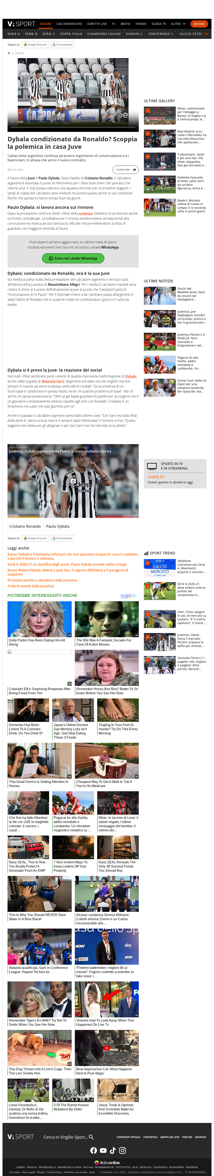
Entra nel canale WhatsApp (76, 258)
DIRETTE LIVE (97, 23)
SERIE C (49, 33)
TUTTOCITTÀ (123, 1167)
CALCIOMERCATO (69, 23)
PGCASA (88, 1167)
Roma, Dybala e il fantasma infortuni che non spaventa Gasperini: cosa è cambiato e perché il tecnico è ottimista (73, 556)
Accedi (199, 24)
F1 (114, 23)
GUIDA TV (159, 23)
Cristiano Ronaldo (25, 526)
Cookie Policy (54, 1172)
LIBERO (20, 1167)
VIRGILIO (32, 1167)
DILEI (135, 1167)
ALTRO (176, 23)
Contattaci (150, 1137)
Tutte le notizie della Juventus (31, 586)
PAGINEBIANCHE (104, 1167)
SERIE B (31, 33)
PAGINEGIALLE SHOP (69, 1167)
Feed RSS (187, 1137)
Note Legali (28, 1172)
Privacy (41, 1172)
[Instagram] (122, 1153)
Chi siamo (14, 1172)
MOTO (125, 23)
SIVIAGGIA (146, 1167)
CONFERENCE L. (162, 33)
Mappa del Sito (170, 1137)
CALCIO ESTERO (192, 33)
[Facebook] (93, 1153)
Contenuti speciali (129, 1137)
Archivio (200, 1137)
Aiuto (92, 1172)
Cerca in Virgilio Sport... (65, 1137)
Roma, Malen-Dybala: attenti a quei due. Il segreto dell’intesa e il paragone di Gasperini (68, 572)
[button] (206, 34)
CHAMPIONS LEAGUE (104, 33)
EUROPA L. (135, 33)
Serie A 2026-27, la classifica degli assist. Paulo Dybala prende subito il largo (67, 564)
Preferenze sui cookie (75, 1172)
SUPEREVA (192, 1167)
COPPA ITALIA (71, 33)
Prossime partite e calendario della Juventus (42, 580)
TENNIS (141, 23)
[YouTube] (103, 1153)
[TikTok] (113, 1153)
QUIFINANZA (160, 1167)
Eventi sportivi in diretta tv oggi (170, 482)
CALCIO (45, 23)
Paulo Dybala (57, 526)
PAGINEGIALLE (47, 1167)
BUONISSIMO (176, 1167)
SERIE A (14, 33)
